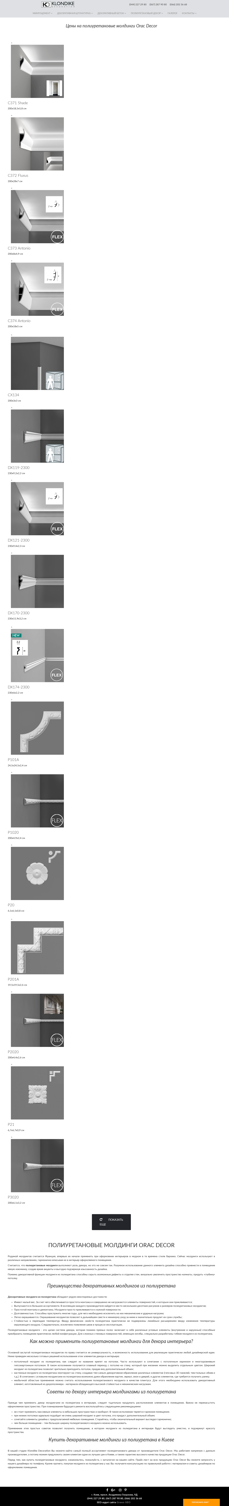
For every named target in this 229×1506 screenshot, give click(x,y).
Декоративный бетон (111, 13)
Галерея (172, 13)
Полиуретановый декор (146, 13)
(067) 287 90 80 (158, 4)
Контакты (188, 13)
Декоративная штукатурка (74, 13)
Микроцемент (41, 13)
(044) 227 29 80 (137, 4)
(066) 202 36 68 (178, 4)
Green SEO (124, 1502)
